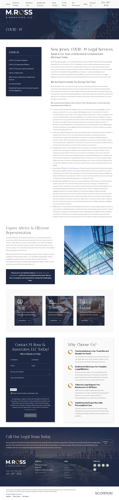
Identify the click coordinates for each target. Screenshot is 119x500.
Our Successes (69, 470)
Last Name (35, 360)
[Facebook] (99, 465)
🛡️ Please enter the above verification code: (24, 393)
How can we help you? (17, 377)
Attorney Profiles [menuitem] (16, 4)
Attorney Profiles (69, 465)
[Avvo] (107, 465)
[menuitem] (24, 60)
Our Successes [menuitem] (76, 4)
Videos (66, 467)
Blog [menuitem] (85, 4)
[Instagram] (95, 465)
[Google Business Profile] (103, 465)
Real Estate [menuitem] (54, 4)
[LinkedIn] (95, 469)
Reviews (67, 475)
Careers (66, 472)
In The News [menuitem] (64, 4)
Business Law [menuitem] (29, 4)
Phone (13, 365)
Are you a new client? (17, 372)
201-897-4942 (106, 4)
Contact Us (67, 477)
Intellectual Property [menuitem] (41, 4)
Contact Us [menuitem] (93, 4)
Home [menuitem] (8, 4)
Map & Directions (40, 472)
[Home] (19, 14)
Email (33, 365)
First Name (14, 360)
